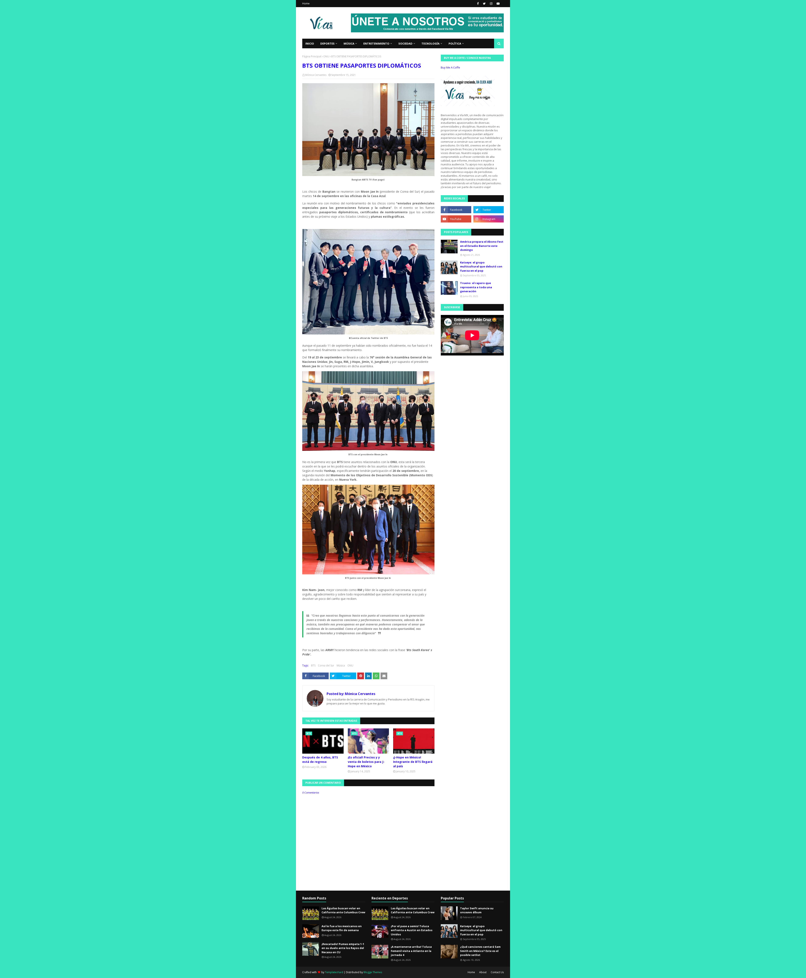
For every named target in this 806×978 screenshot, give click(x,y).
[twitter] (484, 3)
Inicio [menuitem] (309, 43)
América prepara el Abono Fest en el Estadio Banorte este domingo (481, 246)
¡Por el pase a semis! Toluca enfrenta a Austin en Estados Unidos (411, 930)
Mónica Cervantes (315, 75)
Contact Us (497, 972)
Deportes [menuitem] (327, 43)
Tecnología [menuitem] (430, 43)
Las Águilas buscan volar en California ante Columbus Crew (343, 910)
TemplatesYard (334, 972)
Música (341, 665)
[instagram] (491, 3)
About (483, 972)
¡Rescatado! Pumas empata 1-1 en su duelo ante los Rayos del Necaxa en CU (343, 948)
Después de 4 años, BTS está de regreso (320, 759)
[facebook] (478, 3)
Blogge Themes (373, 972)
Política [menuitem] (455, 43)
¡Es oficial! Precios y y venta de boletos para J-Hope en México (366, 761)
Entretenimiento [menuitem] (376, 43)
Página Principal (311, 56)
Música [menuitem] (349, 43)
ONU (326, 56)
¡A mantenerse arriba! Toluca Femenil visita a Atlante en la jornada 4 (411, 951)
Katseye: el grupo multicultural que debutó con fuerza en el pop (481, 266)
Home (306, 3)
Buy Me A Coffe (450, 67)
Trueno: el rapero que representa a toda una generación (476, 287)
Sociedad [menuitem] (405, 43)
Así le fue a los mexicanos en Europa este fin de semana (342, 928)
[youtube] (498, 3)
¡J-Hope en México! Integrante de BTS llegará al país (412, 761)
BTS (313, 665)
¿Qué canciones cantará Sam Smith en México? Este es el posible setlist (480, 951)
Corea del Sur (326, 665)
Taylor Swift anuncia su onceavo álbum (476, 910)
